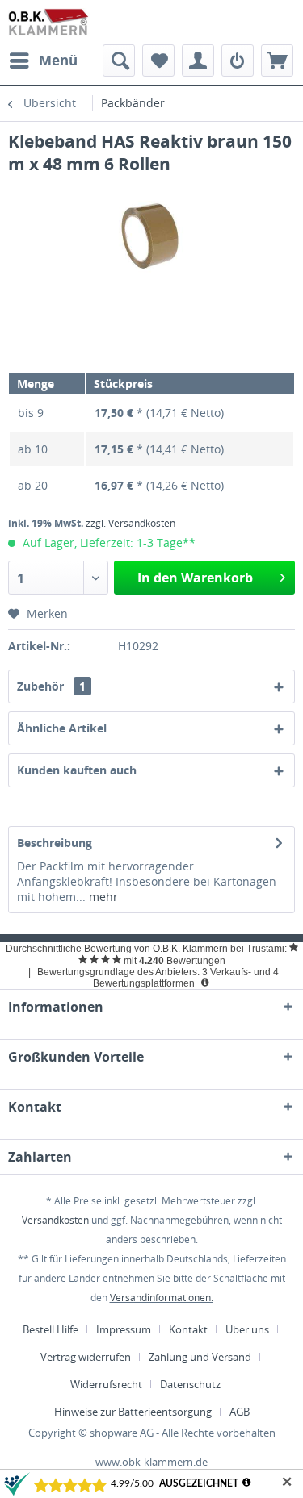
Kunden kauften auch (77, 770)
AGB (239, 1411)
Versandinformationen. (161, 1297)
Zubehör (51, 686)
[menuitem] (43, 60)
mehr (102, 896)
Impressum (123, 1329)
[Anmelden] (237, 60)
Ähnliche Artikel (62, 728)
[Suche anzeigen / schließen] (119, 60)
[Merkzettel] (158, 60)
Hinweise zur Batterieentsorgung (133, 1411)
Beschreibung (54, 842)
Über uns (247, 1329)
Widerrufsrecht (106, 1384)
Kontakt (188, 1329)
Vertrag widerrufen (85, 1357)
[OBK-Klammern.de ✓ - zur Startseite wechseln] (49, 22)
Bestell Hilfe (50, 1329)
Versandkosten (55, 1220)
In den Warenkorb (195, 577)
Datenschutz (190, 1384)
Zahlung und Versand (200, 1357)
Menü (58, 60)
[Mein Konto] (198, 60)
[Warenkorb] (277, 60)
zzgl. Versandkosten (130, 523)
